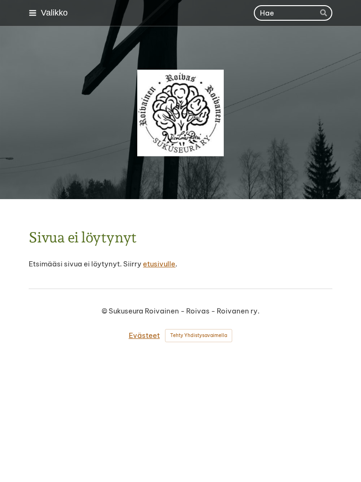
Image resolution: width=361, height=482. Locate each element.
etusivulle (159, 263)
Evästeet (144, 335)
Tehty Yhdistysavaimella (198, 335)
